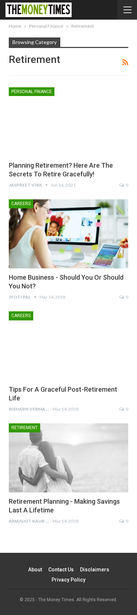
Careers (21, 203)
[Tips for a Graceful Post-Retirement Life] (68, 345)
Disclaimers (94, 569)
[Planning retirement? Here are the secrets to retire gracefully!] (68, 121)
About (35, 569)
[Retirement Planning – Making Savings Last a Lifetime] (68, 457)
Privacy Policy (68, 580)
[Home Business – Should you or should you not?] (68, 233)
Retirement (24, 427)
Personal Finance (31, 91)
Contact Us (61, 569)
